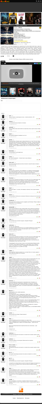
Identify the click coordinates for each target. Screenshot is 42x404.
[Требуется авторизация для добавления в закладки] (40, 28)
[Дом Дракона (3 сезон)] (29, 18)
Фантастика (20, 394)
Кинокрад (15, 394)
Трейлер (3, 61)
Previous (2, 18)
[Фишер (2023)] (37, 18)
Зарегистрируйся (5, 83)
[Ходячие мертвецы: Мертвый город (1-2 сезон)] (5, 18)
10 (27, 41)
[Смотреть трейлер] (16, 73)
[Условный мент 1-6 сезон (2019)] (21, 18)
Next (39, 18)
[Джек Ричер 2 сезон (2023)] (13, 18)
